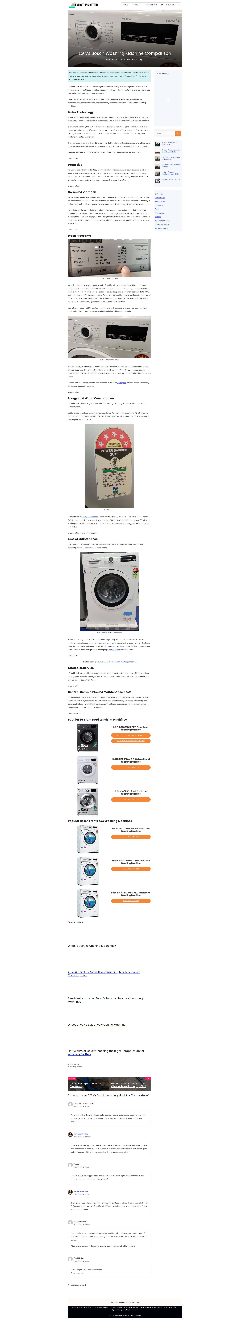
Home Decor (160, 213)
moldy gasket (114, 649)
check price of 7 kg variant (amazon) (130, 735)
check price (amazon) (131, 767)
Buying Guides (167, 5)
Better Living (151, 5)
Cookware (159, 205)
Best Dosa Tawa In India (171, 179)
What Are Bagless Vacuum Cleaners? (85, 1085)
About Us (114, 1302)
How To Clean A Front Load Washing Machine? (116, 662)
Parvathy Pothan (81, 1134)
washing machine (76, 1067)
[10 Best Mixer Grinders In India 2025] (157, 160)
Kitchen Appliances (162, 220)
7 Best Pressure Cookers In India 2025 (170, 173)
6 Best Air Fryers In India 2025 (169, 143)
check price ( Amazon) (131, 869)
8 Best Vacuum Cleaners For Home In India (171, 151)
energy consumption (90, 517)
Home (125, 5)
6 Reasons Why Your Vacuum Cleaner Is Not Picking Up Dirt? (128, 1085)
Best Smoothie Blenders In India (171, 166)
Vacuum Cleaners (161, 228)
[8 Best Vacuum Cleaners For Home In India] (157, 152)
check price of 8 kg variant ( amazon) (131, 741)
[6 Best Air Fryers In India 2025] (157, 145)
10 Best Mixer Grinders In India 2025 (171, 158)
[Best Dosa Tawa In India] (157, 182)
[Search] (178, 133)
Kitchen (135, 5)
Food (157, 209)
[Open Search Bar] (178, 5)
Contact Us (123, 1302)
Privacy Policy (134, 1302)
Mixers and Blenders (162, 224)
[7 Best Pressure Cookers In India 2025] (157, 174)
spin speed (121, 382)
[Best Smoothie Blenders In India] (157, 167)
